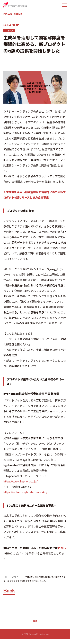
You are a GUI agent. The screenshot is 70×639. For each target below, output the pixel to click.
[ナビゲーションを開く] (64, 5)
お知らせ (16, 576)
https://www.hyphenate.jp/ (20, 481)
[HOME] (14, 5)
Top (35, 620)
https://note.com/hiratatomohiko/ (25, 492)
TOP (5, 576)
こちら (62, 548)
